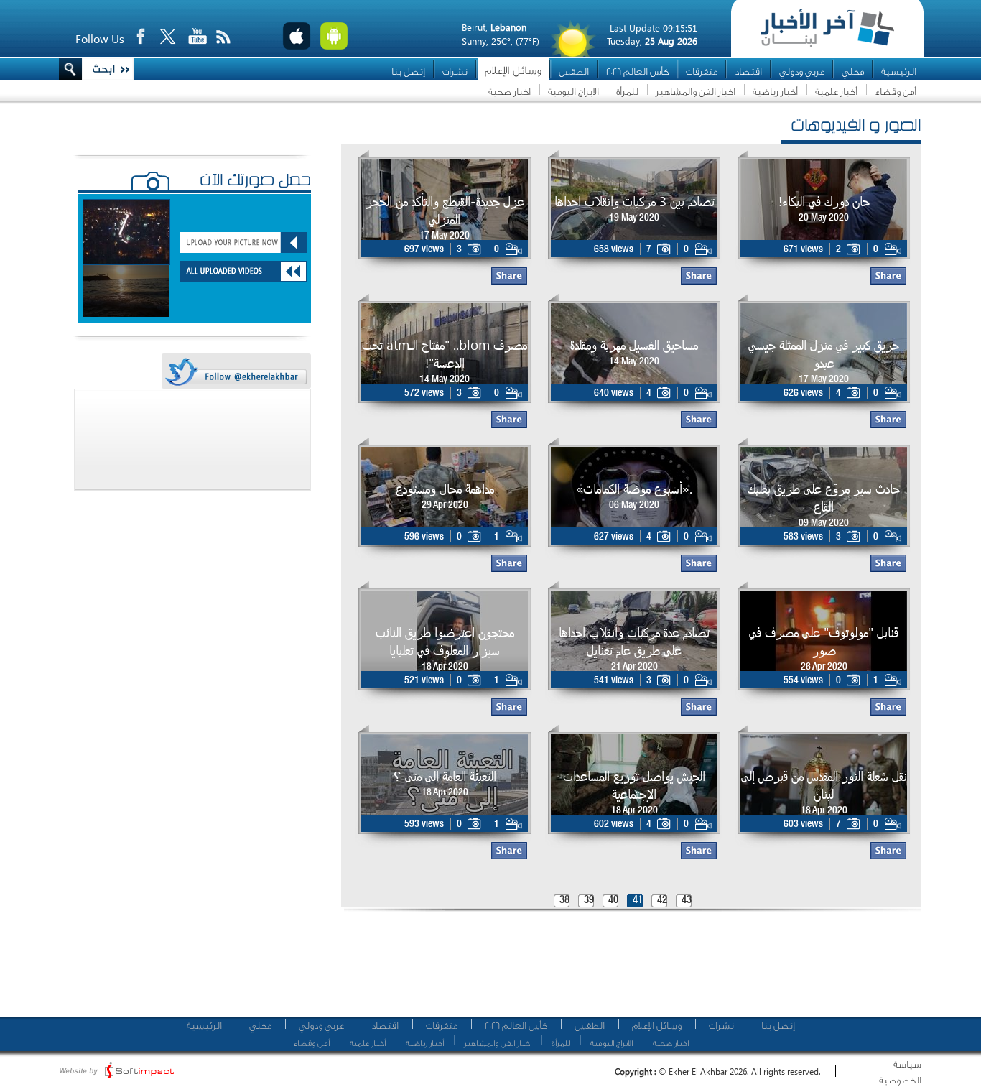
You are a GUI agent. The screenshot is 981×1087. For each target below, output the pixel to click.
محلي (853, 71)
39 (589, 900)
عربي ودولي (801, 71)
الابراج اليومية (573, 91)
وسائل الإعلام (513, 71)
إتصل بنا (408, 71)
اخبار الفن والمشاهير (695, 91)
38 (564, 900)
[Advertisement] (626, 970)
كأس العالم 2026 (637, 71)
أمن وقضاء (895, 91)
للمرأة (627, 91)
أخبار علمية (836, 91)
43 (687, 900)
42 (662, 900)
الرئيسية (898, 71)
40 (613, 900)
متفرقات (701, 71)
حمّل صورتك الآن (255, 182)
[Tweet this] (235, 372)
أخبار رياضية (775, 91)
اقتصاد (748, 71)
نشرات (455, 71)
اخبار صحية (509, 91)
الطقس (574, 71)
